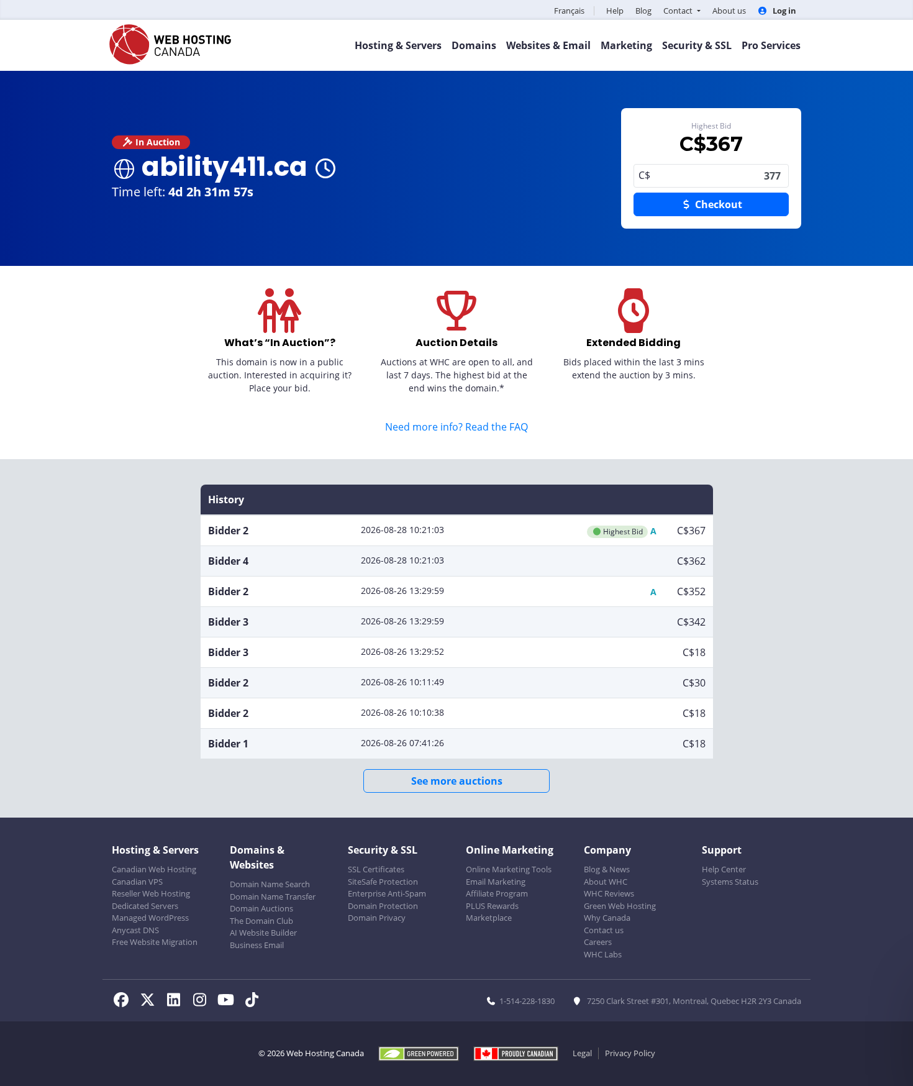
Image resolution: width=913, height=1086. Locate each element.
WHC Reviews (609, 893)
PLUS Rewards (492, 905)
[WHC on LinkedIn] (177, 1001)
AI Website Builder (263, 932)
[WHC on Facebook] (125, 1001)
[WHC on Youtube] (229, 1001)
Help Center (724, 869)
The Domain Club (261, 920)
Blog (643, 10)
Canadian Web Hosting (154, 869)
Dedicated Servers (145, 905)
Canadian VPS (137, 881)
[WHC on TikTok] (254, 1001)
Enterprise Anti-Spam (387, 893)
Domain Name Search (270, 884)
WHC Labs (603, 954)
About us (729, 10)
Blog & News (607, 869)
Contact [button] (678, 10)
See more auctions (456, 781)
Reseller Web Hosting (151, 893)
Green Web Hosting (620, 905)
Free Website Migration (155, 941)
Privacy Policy (630, 1053)
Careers (598, 941)
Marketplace (489, 917)
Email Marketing (495, 881)
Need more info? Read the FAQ (456, 427)
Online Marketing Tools (509, 869)
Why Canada (607, 917)
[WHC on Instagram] (203, 1001)
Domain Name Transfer (273, 896)
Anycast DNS (135, 930)
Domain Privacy (377, 917)
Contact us (604, 930)
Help (615, 10)
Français (569, 10)
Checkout (717, 204)
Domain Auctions (261, 908)
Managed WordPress (150, 917)
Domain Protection (383, 905)
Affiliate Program (497, 893)
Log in (783, 10)
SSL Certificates (376, 869)
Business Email (257, 945)
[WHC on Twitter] (151, 1001)
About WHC (605, 881)
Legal (582, 1053)
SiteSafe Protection (383, 881)
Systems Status (730, 881)
